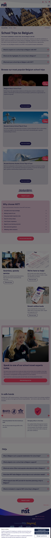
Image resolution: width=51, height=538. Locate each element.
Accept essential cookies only (42, 533)
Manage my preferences (42, 535)
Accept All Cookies (42, 530)
